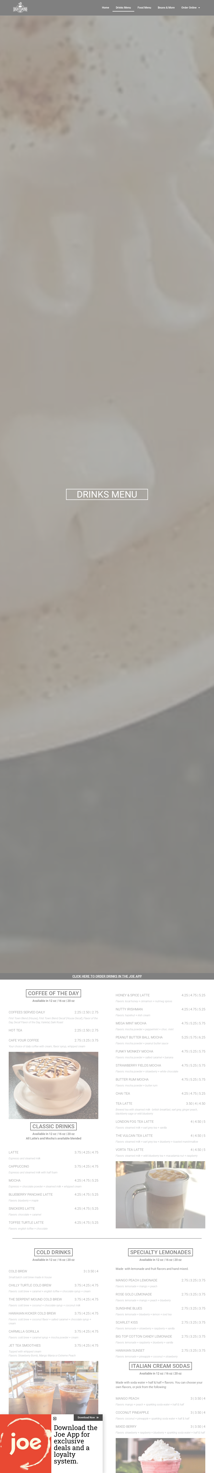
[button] (55, 1418)
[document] (107, 736)
